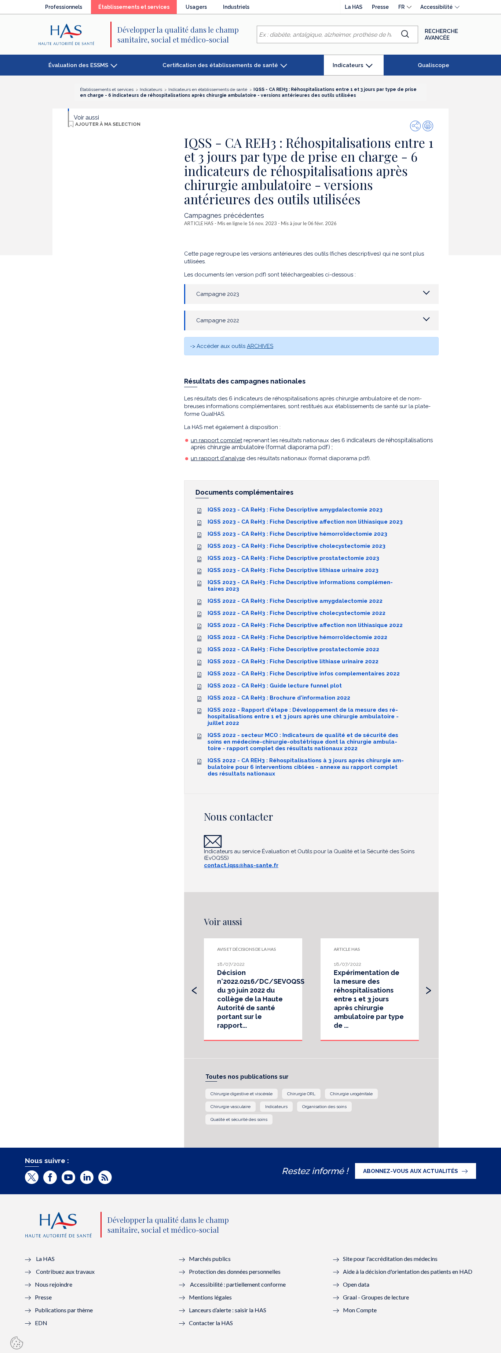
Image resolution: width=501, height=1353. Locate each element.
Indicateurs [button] (349, 69)
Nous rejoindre (53, 1284)
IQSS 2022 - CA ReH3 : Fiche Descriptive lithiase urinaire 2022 (293, 661)
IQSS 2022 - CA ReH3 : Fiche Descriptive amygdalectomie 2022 (295, 601)
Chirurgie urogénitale (351, 1093)
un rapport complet (216, 440)
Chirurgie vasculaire (231, 1106)
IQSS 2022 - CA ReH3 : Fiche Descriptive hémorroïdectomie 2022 (297, 637)
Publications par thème (64, 1309)
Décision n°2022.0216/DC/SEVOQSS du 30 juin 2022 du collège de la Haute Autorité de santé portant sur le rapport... (260, 999)
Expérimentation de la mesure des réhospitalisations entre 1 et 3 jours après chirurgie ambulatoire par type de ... (369, 999)
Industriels (236, 7)
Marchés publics (210, 1258)
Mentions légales (210, 1297)
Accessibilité (436, 7)
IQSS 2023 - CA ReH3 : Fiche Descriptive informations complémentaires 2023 (300, 585)
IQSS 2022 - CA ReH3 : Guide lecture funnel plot (275, 685)
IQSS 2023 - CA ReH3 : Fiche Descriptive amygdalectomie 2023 (295, 509)
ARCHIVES (260, 346)
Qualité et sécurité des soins (239, 1119)
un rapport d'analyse (218, 458)
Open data (356, 1284)
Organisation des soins (324, 1106)
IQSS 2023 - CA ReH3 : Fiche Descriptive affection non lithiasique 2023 (305, 521)
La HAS (353, 7)
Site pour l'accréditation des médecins (390, 1258)
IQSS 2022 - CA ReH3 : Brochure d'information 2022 (279, 697)
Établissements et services (137, 9)
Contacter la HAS (211, 1322)
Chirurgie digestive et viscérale (242, 1093)
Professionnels (63, 7)
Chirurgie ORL (301, 1093)
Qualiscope (433, 65)
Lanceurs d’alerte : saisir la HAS (227, 1309)
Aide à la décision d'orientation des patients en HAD (407, 1271)
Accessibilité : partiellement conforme (238, 1284)
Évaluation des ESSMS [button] (78, 65)
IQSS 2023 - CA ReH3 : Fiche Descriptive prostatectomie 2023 (293, 558)
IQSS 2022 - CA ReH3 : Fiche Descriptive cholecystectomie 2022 (296, 613)
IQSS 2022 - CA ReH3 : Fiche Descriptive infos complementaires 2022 (304, 673)
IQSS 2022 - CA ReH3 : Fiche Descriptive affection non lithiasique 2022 (305, 625)
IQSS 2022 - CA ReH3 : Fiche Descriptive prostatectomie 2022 (293, 649)
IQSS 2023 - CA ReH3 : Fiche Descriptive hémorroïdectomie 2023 (297, 534)
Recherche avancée (441, 34)
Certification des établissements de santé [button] (220, 65)
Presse (380, 7)
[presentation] (194, 988)
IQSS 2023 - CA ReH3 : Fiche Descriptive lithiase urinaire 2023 (293, 570)
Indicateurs (276, 1106)
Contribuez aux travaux (65, 1271)
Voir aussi (86, 117)
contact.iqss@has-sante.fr (241, 865)
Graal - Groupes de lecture (376, 1297)
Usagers (196, 7)
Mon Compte (360, 1309)
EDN (41, 1322)
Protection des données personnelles (235, 1271)
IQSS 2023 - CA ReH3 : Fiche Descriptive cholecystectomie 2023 (296, 546)
